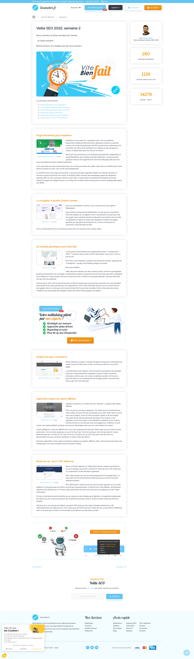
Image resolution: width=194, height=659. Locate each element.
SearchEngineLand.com (50, 156)
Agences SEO (131, 623)
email (105, 1)
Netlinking (89, 623)
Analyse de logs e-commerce (51, 113)
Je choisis (23, 649)
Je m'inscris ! (114, 596)
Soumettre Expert (97, 8)
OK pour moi (37, 649)
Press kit (129, 628)
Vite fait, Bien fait (47, 17)
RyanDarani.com (50, 482)
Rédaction (89, 631)
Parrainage (117, 628)
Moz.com (50, 268)
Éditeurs (116, 626)
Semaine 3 (121, 567)
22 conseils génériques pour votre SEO (55, 110)
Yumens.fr (50, 222)
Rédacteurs (117, 623)
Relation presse (91, 628)
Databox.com (50, 420)
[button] (4, 655)
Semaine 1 (38, 567)
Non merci (9, 649)
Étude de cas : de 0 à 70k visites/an (53, 118)
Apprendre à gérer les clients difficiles (54, 115)
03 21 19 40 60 (93, 1)
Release (129, 631)
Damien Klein (147, 38)
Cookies (142, 631)
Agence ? (115, 7)
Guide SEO (130, 626)
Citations (88, 626)
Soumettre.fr (48, 7)
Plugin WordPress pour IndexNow (53, 105)
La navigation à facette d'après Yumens (55, 107)
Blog (115, 631)
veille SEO (90, 588)
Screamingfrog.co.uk (50, 378)
